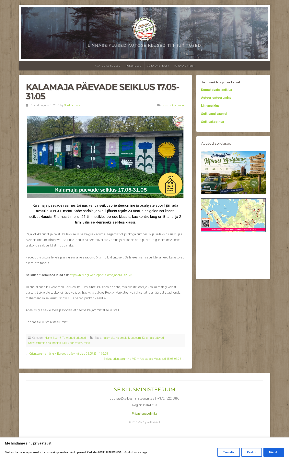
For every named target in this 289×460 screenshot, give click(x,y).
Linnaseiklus (210, 106)
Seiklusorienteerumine (76, 343)
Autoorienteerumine (216, 97)
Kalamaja (108, 338)
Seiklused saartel (214, 114)
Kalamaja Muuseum (128, 338)
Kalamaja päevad (153, 338)
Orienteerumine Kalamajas (44, 343)
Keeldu (251, 452)
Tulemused (134, 65)
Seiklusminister (73, 105)
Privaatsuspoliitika (144, 413)
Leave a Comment (173, 105)
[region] (144, 448)
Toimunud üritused (74, 338)
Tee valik (228, 452)
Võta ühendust (158, 65)
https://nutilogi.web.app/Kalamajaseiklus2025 (101, 275)
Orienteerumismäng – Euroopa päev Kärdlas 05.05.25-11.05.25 (68, 353)
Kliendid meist (184, 65)
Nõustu (273, 452)
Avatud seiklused (108, 65)
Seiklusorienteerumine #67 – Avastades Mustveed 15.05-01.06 (142, 359)
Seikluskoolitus (212, 122)
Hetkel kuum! (53, 338)
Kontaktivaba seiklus (216, 90)
